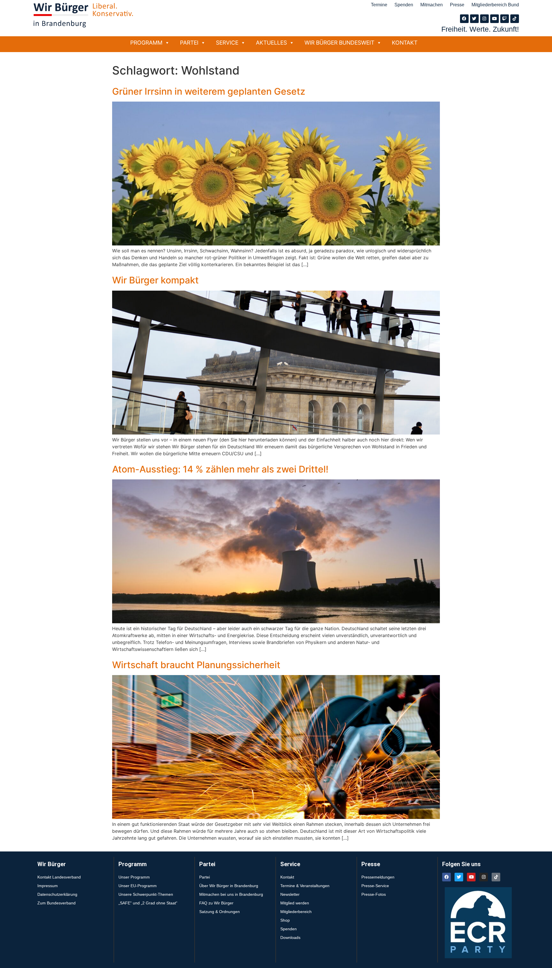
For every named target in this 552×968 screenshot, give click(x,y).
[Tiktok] (514, 18)
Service (227, 42)
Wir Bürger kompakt (155, 280)
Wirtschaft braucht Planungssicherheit (196, 664)
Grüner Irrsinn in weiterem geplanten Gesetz (208, 91)
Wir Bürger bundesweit (339, 42)
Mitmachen (431, 4)
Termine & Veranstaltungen (304, 885)
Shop (285, 920)
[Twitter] (474, 18)
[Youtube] (494, 18)
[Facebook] (464, 18)
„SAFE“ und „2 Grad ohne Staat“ (147, 903)
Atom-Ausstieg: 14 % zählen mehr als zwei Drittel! (220, 469)
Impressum (47, 885)
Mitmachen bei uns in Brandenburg (231, 894)
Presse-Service (375, 885)
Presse (457, 4)
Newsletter (290, 894)
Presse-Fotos (373, 894)
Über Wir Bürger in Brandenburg (228, 885)
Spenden (403, 4)
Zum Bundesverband (56, 903)
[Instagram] (484, 18)
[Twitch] (504, 18)
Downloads (290, 937)
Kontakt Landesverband (59, 877)
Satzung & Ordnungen (219, 911)
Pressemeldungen (377, 877)
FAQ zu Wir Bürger (216, 903)
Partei (189, 42)
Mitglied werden (294, 903)
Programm (146, 42)
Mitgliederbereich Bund (495, 4)
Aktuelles (271, 42)
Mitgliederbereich (296, 911)
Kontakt (404, 42)
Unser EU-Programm (137, 885)
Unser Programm (134, 877)
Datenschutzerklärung (57, 894)
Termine (379, 4)
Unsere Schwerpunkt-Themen (145, 894)
